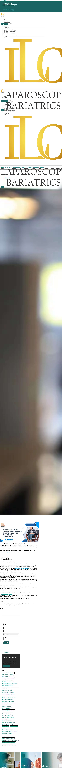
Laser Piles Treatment (8, 23)
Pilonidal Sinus (6, 32)
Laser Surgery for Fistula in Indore (16, 604)
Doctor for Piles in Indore (6, 706)
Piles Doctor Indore (5, 726)
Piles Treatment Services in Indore (8, 735)
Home (5, 19)
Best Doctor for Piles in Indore (7, 674)
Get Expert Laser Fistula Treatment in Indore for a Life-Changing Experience (22, 167)
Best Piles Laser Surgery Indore (8, 692)
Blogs (5, 37)
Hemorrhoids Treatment (6, 708)
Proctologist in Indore (6, 740)
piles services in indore (6, 731)
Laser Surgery (7, 22)
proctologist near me (15, 740)
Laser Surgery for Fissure (9, 24)
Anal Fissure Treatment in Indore (10, 30)
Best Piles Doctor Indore (6, 688)
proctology (6, 27)
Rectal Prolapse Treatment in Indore (8, 742)
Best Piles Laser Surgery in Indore (8, 694)
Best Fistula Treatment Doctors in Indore (21, 603)
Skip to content (3, 0)
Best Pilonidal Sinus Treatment (8, 701)
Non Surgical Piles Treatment (7, 724)
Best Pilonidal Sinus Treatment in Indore (9, 703)
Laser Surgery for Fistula (9, 26)
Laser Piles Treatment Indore (7, 715)
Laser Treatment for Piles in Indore (8, 722)
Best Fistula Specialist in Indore (7, 603)
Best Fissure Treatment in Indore (8, 678)
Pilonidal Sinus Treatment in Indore (8, 738)
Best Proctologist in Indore (7, 704)
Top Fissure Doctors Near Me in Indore (9, 745)
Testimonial (6, 36)
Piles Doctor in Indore (14, 726)
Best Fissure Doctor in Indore (7, 676)
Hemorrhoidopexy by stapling (9, 33)
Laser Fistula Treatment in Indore (8, 710)
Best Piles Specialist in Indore (7, 699)
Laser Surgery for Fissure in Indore (8, 719)
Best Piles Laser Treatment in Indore (9, 697)
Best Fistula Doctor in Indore (9, 31)
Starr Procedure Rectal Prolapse (10, 111)
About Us (6, 20)
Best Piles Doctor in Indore (7, 690)
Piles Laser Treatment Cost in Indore (9, 729)
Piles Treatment (14, 731)
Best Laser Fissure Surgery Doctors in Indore (10, 687)
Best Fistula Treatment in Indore (8, 685)
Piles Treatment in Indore (9, 105)
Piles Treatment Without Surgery (8, 736)
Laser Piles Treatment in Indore (8, 717)
